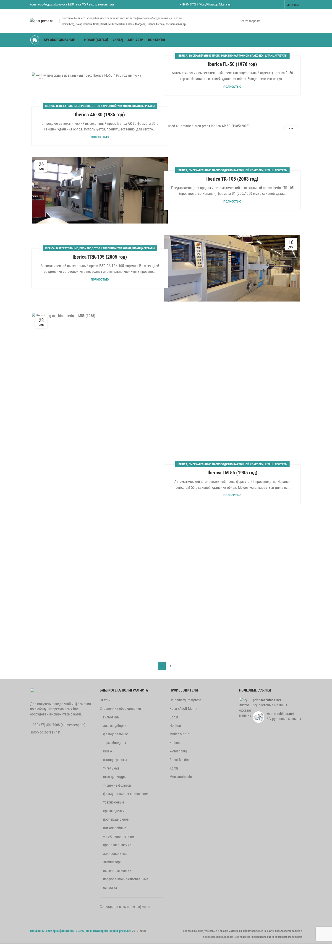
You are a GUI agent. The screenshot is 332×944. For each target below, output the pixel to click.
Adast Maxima (180, 760)
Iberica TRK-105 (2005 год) (100, 257)
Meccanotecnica (181, 777)
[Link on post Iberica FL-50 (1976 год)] (100, 75)
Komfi (174, 768)
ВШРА (107, 751)
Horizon (175, 725)
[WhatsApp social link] (267, 4)
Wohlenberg (178, 751)
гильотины (111, 717)
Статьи (105, 700)
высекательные (200, 55)
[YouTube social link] (261, 4)
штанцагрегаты (276, 55)
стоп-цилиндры (114, 777)
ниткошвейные (114, 828)
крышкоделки (114, 811)
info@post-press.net (45, 732)
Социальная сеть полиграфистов (125, 907)
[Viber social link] (279, 4)
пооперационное (116, 819)
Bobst (174, 717)
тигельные (111, 768)
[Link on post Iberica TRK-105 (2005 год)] (232, 268)
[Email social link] (250, 4)
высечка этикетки (117, 871)
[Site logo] (42, 20)
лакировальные (115, 853)
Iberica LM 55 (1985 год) (232, 473)
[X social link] (244, 4)
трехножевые (113, 802)
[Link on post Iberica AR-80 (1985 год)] (232, 126)
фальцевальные (115, 734)
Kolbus (175, 743)
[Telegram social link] (273, 4)
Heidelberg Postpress (185, 700)
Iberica (182, 55)
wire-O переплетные (118, 836)
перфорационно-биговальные (126, 879)
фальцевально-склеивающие (125, 794)
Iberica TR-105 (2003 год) (232, 179)
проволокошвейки (117, 845)
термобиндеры (114, 743)
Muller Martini (180, 734)
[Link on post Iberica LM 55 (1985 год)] (100, 484)
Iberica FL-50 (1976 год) (232, 64)
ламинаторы (112, 862)
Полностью (232, 87)
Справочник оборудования (120, 708)
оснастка (110, 887)
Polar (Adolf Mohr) (183, 708)
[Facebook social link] (238, 4)
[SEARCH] (297, 21)
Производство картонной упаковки (238, 55)
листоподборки (114, 725)
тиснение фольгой (117, 785)
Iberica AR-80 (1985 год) (100, 114)
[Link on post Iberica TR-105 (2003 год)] (100, 190)
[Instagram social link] (256, 4)
